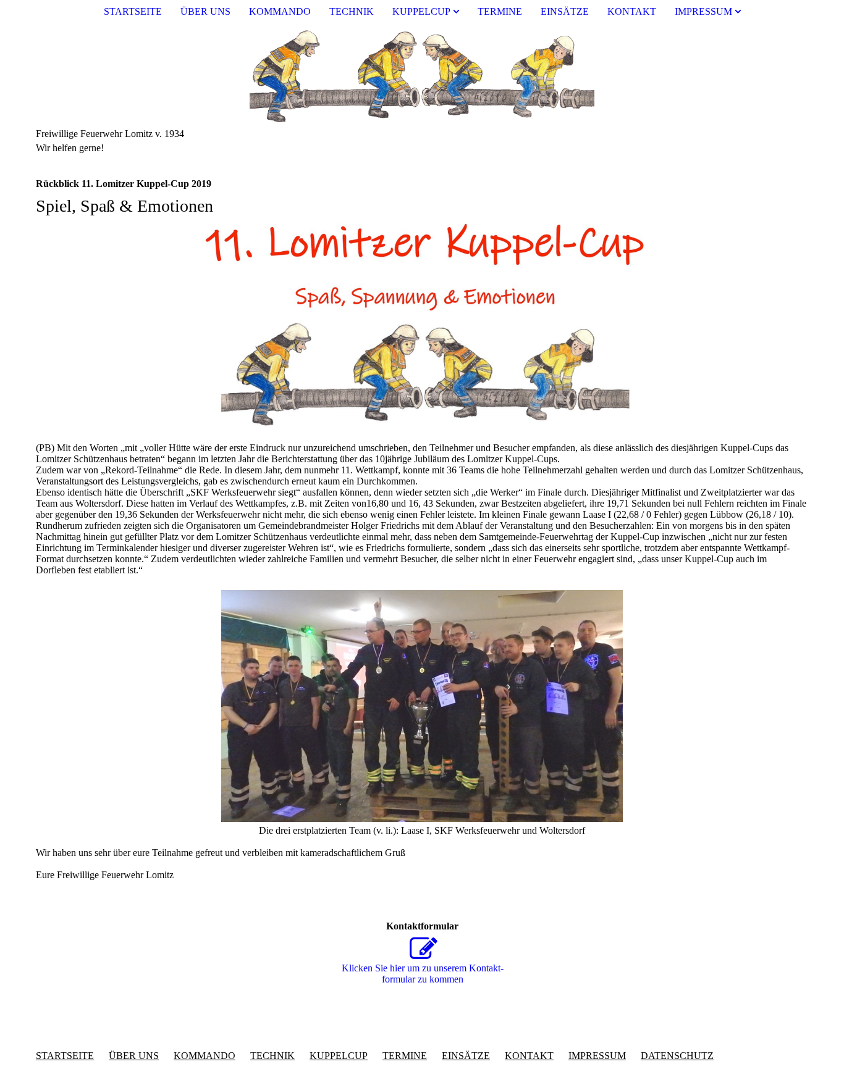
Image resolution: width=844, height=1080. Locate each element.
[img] (422, 76)
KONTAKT (631, 11)
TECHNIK (351, 11)
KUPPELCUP (421, 11)
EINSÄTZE (565, 11)
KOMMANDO (280, 11)
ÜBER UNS (205, 11)
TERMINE (500, 11)
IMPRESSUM (703, 11)
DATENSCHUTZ (677, 1055)
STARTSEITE (133, 11)
